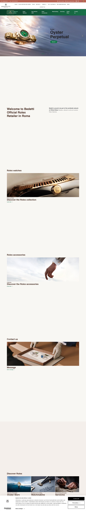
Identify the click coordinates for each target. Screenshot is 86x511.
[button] (3, 36)
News (68, 4)
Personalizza (75, 502)
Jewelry (44, 4)
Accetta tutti (76, 498)
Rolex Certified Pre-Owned (25, 4)
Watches (38, 4)
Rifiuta (76, 507)
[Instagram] (78, 1)
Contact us (42, 7)
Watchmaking (55, 11)
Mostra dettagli (19, 508)
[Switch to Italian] (83, 1)
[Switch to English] (81, 1)
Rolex (16, 4)
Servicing (62, 11)
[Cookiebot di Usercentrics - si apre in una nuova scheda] (7, 509)
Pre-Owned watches (61, 4)
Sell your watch (52, 4)
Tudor (33, 4)
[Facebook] (76, 1)
